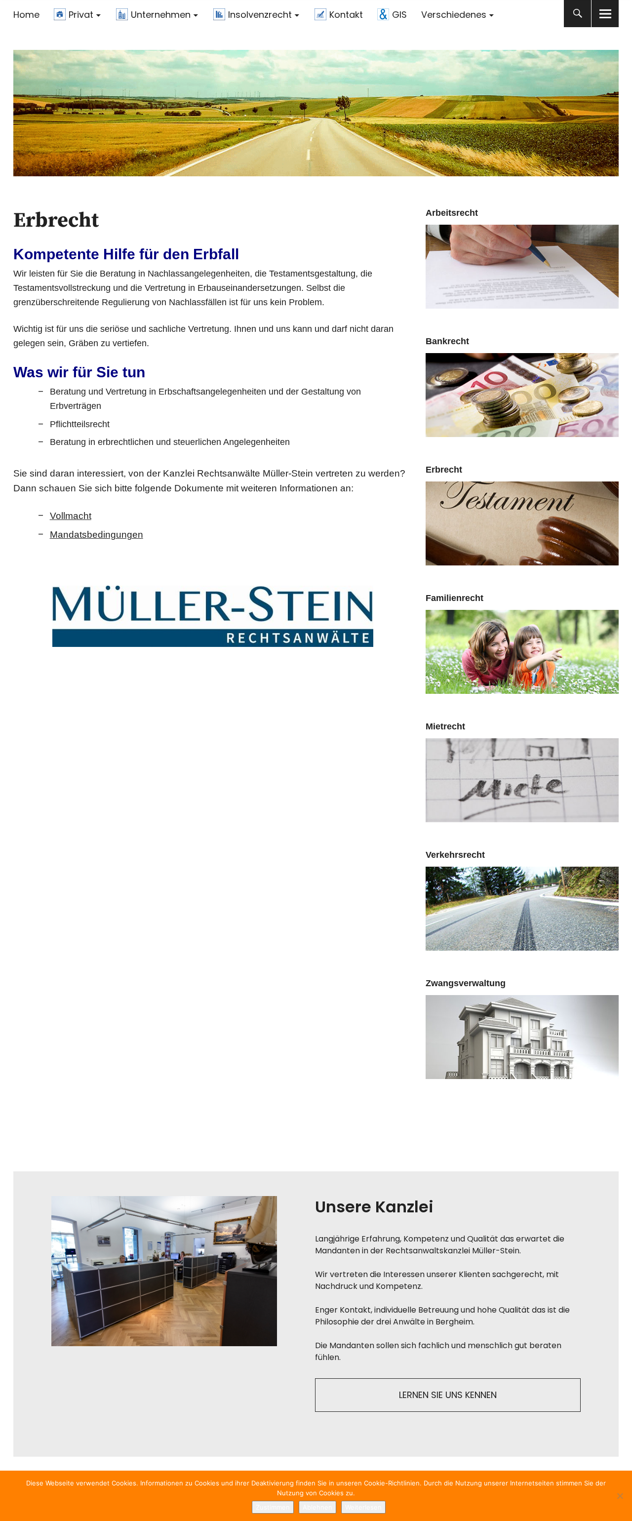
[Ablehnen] (620, 1496)
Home (26, 14)
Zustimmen (273, 1507)
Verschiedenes (453, 14)
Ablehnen (317, 1507)
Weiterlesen (363, 1507)
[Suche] (577, 13)
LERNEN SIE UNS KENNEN (448, 1395)
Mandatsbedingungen (96, 534)
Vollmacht (70, 516)
